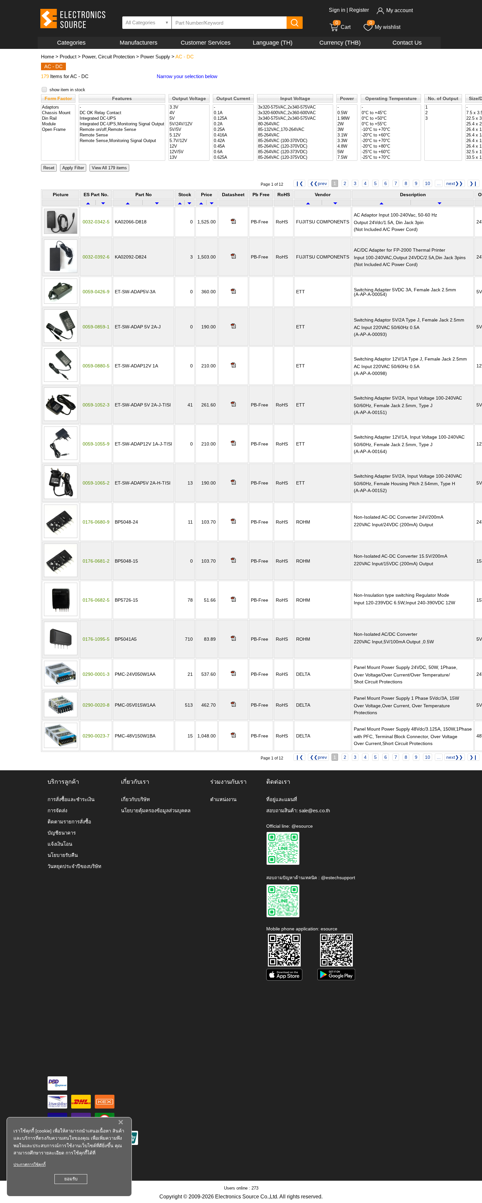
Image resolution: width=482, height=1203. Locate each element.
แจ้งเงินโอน (60, 844)
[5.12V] (189, 135)
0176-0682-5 (96, 600)
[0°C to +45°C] (391, 113)
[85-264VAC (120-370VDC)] (295, 146)
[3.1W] (347, 135)
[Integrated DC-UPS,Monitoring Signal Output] (122, 124)
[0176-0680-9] (60, 536)
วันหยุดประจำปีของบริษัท (74, 866)
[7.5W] (347, 157)
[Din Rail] (58, 118)
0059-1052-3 (96, 404)
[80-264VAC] (295, 124)
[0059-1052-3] (60, 419)
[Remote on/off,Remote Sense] (122, 130)
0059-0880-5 (96, 365)
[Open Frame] (58, 130)
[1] (443, 107)
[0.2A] (233, 124)
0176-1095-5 (96, 639)
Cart (343, 27)
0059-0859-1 (96, 326)
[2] (443, 113)
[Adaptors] (58, 107)
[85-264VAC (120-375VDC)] (295, 157)
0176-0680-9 (96, 522)
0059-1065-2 (96, 483)
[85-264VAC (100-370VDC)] (295, 141)
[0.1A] (233, 113)
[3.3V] (189, 107)
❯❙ (473, 183)
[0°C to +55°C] (391, 124)
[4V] (189, 113)
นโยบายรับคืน (63, 855)
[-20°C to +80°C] (391, 146)
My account (399, 10)
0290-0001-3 (96, 674)
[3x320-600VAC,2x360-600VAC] (295, 113)
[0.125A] (233, 118)
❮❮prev (318, 183)
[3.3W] (347, 141)
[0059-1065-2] (60, 497)
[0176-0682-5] (60, 614)
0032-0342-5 (96, 221)
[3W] (347, 130)
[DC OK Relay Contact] (122, 113)
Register (359, 10)
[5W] (347, 152)
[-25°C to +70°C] (391, 157)
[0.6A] (233, 152)
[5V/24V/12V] (189, 124)
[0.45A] (233, 146)
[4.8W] (347, 146)
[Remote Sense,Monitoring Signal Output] (122, 141)
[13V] (189, 157)
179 (45, 76)
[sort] (88, 202)
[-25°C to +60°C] (391, 152)
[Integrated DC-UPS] (122, 118)
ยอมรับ (70, 1178)
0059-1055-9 (96, 443)
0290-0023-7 (96, 735)
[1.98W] (347, 118)
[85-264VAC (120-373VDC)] (295, 152)
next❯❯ (454, 183)
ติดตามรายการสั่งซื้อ (69, 821)
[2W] (347, 124)
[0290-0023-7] (60, 746)
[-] (122, 107)
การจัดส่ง (57, 810)
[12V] (189, 146)
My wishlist (387, 27)
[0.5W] (347, 113)
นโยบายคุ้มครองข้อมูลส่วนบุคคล (156, 810)
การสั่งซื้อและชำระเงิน (71, 799)
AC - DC (184, 56)
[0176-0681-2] (60, 575)
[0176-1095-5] (60, 653)
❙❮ (299, 183)
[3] (443, 118)
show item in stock (67, 89)
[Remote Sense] (122, 135)
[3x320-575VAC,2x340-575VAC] (295, 107)
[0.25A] (233, 130)
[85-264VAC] (295, 135)
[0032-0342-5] (60, 232)
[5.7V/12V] (189, 141)
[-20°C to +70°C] (391, 141)
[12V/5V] (189, 152)
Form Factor (58, 98)
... (439, 183)
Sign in (337, 10)
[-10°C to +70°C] (391, 130)
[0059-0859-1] (60, 341)
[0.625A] (233, 157)
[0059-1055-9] (60, 458)
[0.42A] (233, 141)
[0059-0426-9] (60, 302)
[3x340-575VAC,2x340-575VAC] (295, 118)
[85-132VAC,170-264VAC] (295, 130)
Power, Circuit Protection (108, 56)
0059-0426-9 (96, 291)
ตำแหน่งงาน (223, 799)
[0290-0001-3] (60, 684)
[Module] (58, 124)
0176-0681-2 (96, 561)
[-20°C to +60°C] (391, 135)
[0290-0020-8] (60, 715)
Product (68, 56)
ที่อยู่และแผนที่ (281, 799)
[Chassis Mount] (58, 113)
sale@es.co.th (314, 810)
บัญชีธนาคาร (62, 833)
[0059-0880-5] (60, 380)
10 (427, 183)
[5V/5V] (189, 130)
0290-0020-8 (96, 705)
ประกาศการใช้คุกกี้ (29, 1164)
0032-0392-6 (96, 256)
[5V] (189, 118)
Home (47, 56)
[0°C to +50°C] (391, 118)
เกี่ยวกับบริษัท (135, 799)
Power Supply (155, 56)
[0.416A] (233, 135)
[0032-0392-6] (60, 271)
